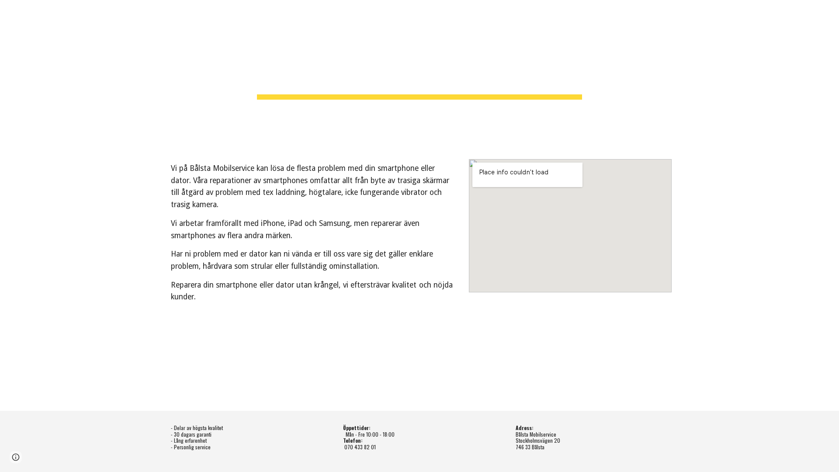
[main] (419, 74)
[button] (16, 457)
